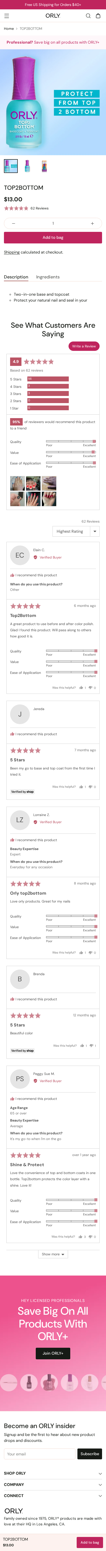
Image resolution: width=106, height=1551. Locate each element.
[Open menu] (6, 16)
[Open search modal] (88, 16)
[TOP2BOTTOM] (53, 102)
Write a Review (84, 346)
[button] (26, 208)
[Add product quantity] (92, 223)
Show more (51, 1254)
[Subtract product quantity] (13, 223)
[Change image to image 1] (11, 166)
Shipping (12, 252)
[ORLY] (53, 16)
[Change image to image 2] (28, 166)
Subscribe (90, 1453)
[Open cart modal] (98, 16)
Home (9, 28)
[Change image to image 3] (44, 166)
